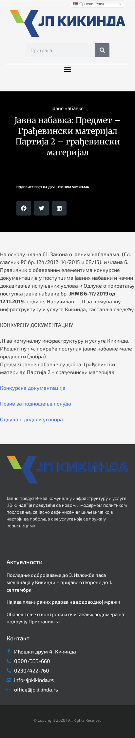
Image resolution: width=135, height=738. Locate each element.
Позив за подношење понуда (35, 403)
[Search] (102, 50)
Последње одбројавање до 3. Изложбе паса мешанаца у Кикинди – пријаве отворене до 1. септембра (59, 582)
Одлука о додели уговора (31, 419)
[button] (67, 69)
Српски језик (91, 3)
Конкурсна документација (33, 388)
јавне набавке (67, 108)
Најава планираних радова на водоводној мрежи (63, 602)
